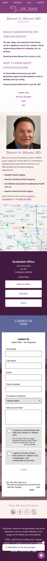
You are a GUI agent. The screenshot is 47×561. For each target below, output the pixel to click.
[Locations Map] (23, 228)
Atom (23, 101)
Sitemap (14, 551)
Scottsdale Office (23, 261)
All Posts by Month (23, 97)
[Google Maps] (13, 512)
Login (34, 551)
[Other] (27, 512)
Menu (5, 3)
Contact (40, 3)
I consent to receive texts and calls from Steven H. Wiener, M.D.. (26, 437)
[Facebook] (20, 512)
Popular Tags (23, 93)
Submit (23, 470)
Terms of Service (20, 490)
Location (17, 3)
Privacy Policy (18, 444)
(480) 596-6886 (24, 199)
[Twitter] (34, 512)
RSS (23, 105)
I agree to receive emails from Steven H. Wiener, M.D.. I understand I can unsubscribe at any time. (26, 457)
